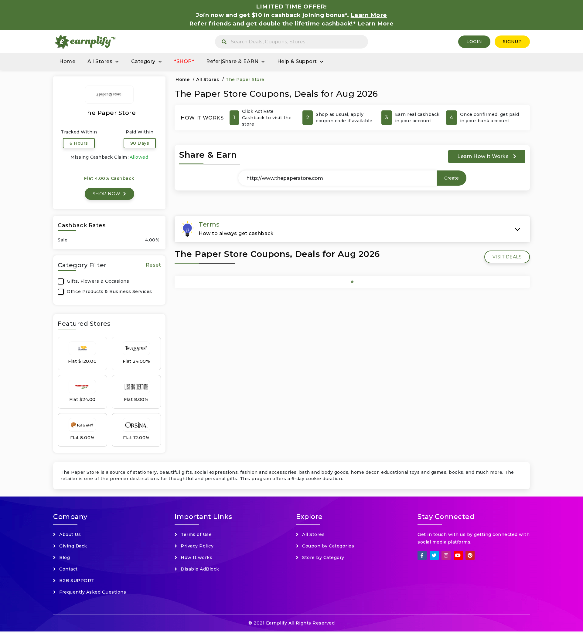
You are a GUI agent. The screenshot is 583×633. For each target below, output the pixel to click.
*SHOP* (184, 61)
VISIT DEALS (507, 257)
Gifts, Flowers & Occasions (98, 281)
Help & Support (297, 61)
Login (474, 41)
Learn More (375, 23)
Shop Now (107, 194)
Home (67, 61)
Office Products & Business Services (109, 291)
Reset (153, 265)
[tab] (352, 229)
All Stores (99, 61)
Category (143, 61)
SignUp (512, 41)
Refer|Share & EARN (232, 61)
